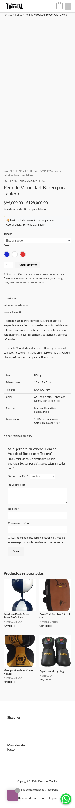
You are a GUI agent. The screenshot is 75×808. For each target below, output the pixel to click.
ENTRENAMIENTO (21, 171)
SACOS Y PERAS (43, 171)
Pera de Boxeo (22, 283)
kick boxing (56, 278)
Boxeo (32, 278)
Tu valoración (17, 484)
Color (7, 245)
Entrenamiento (43, 278)
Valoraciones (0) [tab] (12, 312)
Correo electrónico (19, 523)
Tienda (18, 15)
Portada (8, 15)
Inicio (6, 171)
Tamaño (8, 234)
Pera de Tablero (37, 283)
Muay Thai (9, 283)
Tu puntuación (18, 476)
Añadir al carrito (28, 265)
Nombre (13, 509)
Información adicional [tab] (16, 305)
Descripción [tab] (10, 298)
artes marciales (21, 278)
